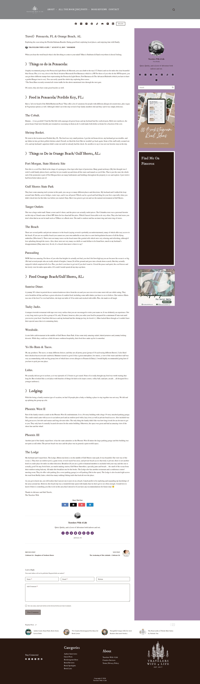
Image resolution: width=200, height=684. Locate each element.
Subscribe (120, 24)
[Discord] (102, 24)
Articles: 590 (78, 538)
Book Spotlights (70, 665)
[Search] (174, 10)
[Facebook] (76, 24)
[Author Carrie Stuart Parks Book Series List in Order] (28, 632)
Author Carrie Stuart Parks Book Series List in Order (46, 632)
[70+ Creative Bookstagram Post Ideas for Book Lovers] (66, 632)
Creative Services (109, 660)
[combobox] (154, 87)
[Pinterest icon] (83, 533)
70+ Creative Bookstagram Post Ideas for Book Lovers (85, 632)
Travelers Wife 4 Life (110, 657)
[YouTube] (108, 24)
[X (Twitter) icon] (75, 533)
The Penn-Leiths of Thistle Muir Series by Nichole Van (160, 632)
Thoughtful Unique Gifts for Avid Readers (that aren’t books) (121, 632)
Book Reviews (99, 9)
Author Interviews (70, 654)
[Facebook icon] (63, 533)
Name (29, 579)
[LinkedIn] (113, 24)
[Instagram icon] (79, 533)
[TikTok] (97, 24)
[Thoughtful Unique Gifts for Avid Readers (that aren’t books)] (105, 632)
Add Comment (32, 586)
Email (65, 579)
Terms (105, 663)
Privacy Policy (113, 663)
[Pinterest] (92, 24)
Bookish (71, 47)
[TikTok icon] (92, 533)
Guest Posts (68, 656)
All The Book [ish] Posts (73, 9)
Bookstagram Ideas (71, 659)
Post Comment (33, 612)
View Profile (156, 61)
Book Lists (68, 668)
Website (100, 579)
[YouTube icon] (88, 533)
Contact (114, 9)
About (51, 9)
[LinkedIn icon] (67, 533)
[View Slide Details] (156, 120)
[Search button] (173, 87)
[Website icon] (71, 533)
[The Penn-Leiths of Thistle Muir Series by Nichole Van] (143, 632)
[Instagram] (86, 24)
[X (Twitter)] (81, 24)
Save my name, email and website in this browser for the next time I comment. (49, 606)
